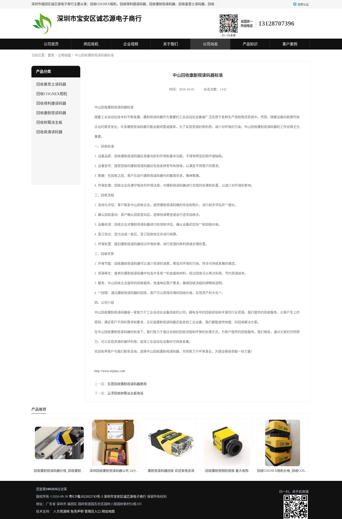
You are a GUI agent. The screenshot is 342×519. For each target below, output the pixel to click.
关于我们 (170, 44)
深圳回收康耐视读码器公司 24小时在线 (118, 470)
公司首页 (51, 44)
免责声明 (77, 511)
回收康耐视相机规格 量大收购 (226, 470)
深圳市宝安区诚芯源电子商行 (125, 496)
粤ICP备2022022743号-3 (86, 496)
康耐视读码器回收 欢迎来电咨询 (171, 470)
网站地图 (108, 511)
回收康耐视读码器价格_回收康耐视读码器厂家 (67, 470)
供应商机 (91, 44)
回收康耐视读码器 (51, 113)
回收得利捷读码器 (51, 103)
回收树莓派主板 (49, 122)
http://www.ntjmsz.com (109, 371)
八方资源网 (61, 511)
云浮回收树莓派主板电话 (125, 393)
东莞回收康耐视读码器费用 (127, 384)
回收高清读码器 (49, 132)
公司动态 (210, 44)
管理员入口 (92, 511)
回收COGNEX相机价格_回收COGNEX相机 (287, 470)
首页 (51, 55)
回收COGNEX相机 (51, 94)
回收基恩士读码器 (51, 84)
